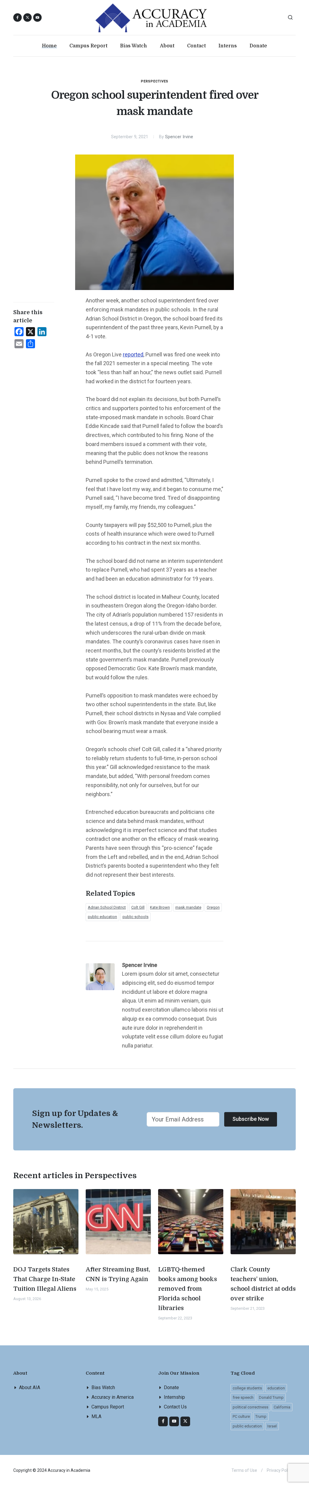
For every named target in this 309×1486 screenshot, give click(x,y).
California (282, 1407)
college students (247, 1388)
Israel (272, 1426)
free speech (243, 1397)
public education (102, 916)
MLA (96, 1416)
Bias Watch (103, 1387)
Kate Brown (160, 907)
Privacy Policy (280, 1470)
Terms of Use (244, 1470)
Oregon (213, 907)
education (276, 1388)
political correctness (250, 1407)
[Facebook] (163, 1421)
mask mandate (188, 907)
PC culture (241, 1416)
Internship (174, 1397)
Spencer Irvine (179, 136)
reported (133, 354)
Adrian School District (107, 907)
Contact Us (175, 1407)
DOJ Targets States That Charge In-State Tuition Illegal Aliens (44, 1279)
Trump (260, 1416)
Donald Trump (271, 1397)
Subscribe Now (250, 1119)
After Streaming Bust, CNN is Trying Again (118, 1274)
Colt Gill (138, 907)
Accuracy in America (112, 1397)
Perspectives (154, 81)
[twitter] (185, 1421)
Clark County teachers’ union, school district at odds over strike (263, 1284)
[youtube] (37, 17)
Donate (171, 1387)
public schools (135, 916)
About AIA (29, 1387)
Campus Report (107, 1407)
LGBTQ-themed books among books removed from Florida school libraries (187, 1289)
